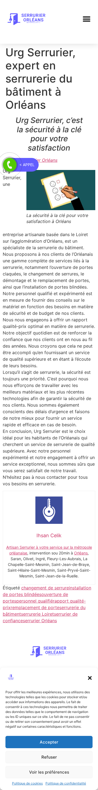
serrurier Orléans (40, 620)
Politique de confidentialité (65, 783)
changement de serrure (45, 588)
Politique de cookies (27, 783)
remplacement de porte (35, 607)
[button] (90, 678)
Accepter (49, 742)
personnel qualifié (34, 601)
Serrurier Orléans (40, 160)
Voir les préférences (49, 772)
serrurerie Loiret (37, 614)
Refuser (49, 757)
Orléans (81, 553)
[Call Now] (10, 165)
